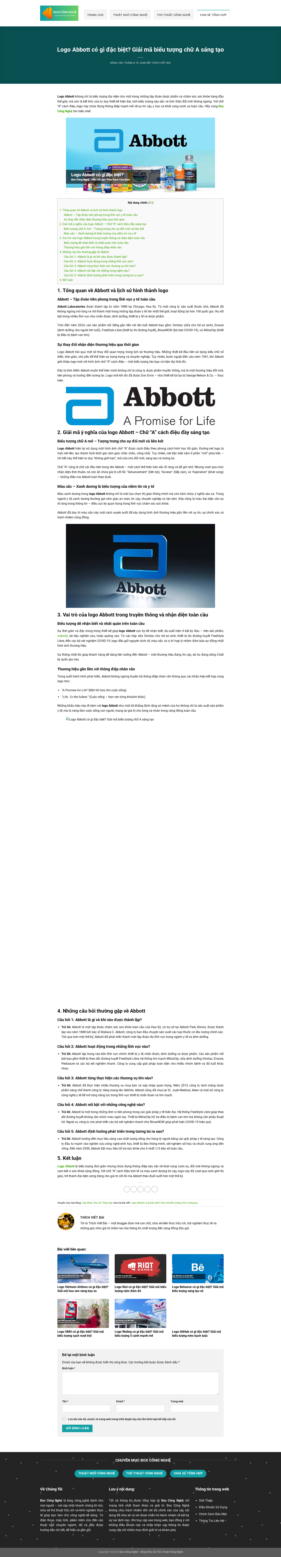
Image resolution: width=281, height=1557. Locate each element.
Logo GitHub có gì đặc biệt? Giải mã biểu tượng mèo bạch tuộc (196, 1333)
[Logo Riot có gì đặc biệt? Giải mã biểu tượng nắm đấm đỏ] (140, 1268)
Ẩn (151, 202)
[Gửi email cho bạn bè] (140, 1189)
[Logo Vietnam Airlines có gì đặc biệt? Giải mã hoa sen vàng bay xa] (83, 1268)
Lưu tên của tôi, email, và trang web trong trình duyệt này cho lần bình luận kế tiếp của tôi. (122, 1419)
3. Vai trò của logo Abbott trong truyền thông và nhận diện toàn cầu (102, 238)
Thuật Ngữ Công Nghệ (130, 14)
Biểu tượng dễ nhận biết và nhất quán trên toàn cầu (96, 243)
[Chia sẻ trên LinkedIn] (154, 1189)
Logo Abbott (65, 1166)
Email (120, 1401)
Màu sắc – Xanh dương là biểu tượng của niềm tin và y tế (100, 233)
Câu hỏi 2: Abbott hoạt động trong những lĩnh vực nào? (98, 261)
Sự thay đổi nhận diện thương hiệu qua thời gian (94, 219)
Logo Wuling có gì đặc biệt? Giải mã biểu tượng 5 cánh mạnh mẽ (139, 1333)
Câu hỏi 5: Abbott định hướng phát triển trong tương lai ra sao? (104, 275)
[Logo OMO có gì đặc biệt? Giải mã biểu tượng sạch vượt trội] (83, 1313)
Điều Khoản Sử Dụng (213, 1507)
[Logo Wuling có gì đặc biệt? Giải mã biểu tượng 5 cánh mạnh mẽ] (140, 1313)
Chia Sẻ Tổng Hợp (213, 14)
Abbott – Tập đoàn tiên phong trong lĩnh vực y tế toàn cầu (100, 215)
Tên (65, 1401)
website (62, 636)
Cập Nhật (87, 1202)
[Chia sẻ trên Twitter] (134, 1189)
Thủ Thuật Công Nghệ (173, 14)
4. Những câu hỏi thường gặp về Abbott (84, 252)
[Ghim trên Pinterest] (147, 1189)
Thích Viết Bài (161, 62)
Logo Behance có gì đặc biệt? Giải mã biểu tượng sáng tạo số (198, 1289)
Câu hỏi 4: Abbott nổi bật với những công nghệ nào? (97, 270)
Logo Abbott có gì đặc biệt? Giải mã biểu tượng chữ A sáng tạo (164, 1202)
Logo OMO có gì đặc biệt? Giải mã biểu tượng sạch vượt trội (80, 1333)
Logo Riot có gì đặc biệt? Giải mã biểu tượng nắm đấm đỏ (140, 1289)
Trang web (177, 1401)
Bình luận (68, 1368)
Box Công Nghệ (51, 1500)
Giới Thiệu (206, 1500)
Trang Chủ (95, 14)
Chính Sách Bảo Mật (213, 1514)
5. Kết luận (66, 280)
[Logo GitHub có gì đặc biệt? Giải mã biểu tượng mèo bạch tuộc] (198, 1313)
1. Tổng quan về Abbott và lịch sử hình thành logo (91, 210)
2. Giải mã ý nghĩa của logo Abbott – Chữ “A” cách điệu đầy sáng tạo (102, 224)
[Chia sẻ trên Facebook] (127, 1189)
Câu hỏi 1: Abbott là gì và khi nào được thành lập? (95, 257)
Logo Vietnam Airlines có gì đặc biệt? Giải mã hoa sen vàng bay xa (82, 1289)
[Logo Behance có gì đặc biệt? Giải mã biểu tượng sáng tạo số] (198, 1268)
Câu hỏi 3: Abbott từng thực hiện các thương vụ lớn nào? (100, 266)
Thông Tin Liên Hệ (211, 1521)
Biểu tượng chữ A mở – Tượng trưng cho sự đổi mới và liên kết (104, 229)
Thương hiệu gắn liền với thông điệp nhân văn (92, 247)
